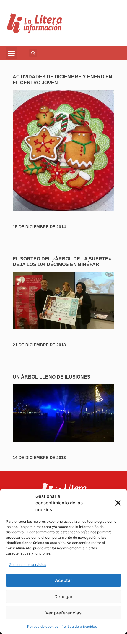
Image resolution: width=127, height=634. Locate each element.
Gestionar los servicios (27, 564)
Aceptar (63, 580)
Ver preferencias (63, 613)
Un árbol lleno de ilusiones (51, 376)
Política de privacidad (79, 626)
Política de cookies (42, 626)
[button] (118, 503)
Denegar (63, 596)
